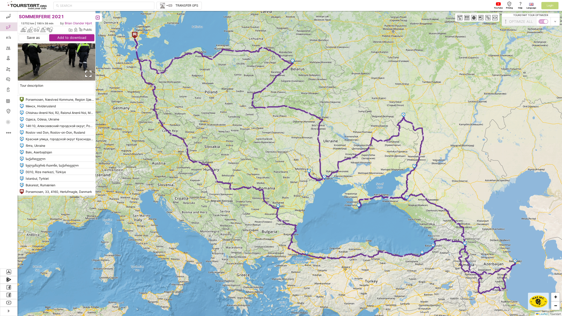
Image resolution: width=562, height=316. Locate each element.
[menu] (9, 139)
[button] (293, 61)
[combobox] (106, 6)
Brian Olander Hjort (78, 23)
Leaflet (543, 314)
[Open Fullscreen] (87, 74)
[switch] (543, 21)
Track (15, 69)
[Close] (98, 18)
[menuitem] (8, 16)
